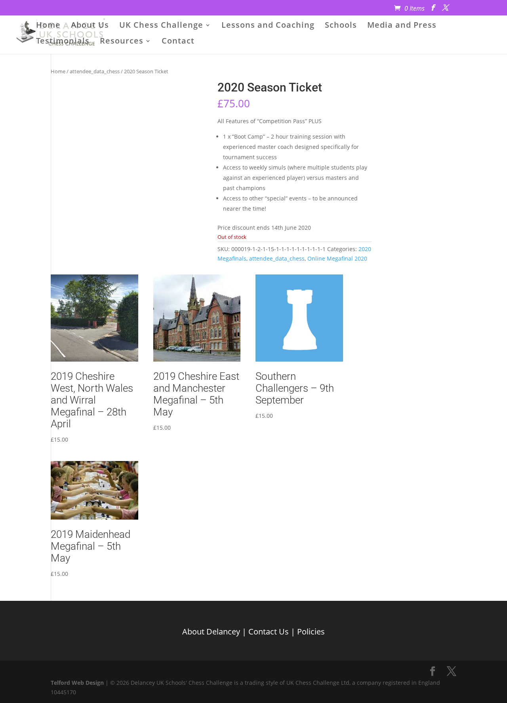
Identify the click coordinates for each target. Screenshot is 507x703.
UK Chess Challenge (161, 26)
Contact (178, 42)
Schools (341, 26)
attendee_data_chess (95, 71)
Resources (121, 42)
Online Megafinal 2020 (337, 258)
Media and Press (401, 26)
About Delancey (211, 631)
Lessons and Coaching (267, 26)
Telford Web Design (77, 682)
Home (48, 26)
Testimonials (63, 42)
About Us (90, 26)
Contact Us (268, 631)
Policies (311, 631)
